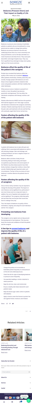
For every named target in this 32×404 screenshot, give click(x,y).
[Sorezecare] (16, 3)
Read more (4, 352)
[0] (20, 402)
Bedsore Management (16, 8)
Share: (3, 303)
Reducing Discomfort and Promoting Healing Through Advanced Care (9, 347)
